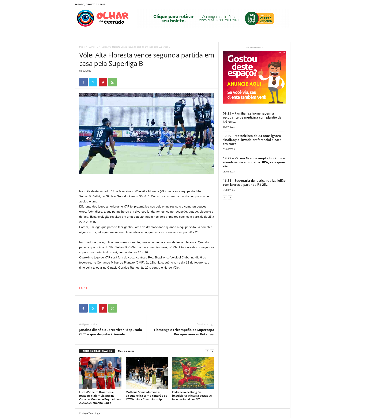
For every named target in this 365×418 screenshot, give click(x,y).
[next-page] (212, 351)
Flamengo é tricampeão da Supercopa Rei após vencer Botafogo (184, 332)
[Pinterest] (103, 82)
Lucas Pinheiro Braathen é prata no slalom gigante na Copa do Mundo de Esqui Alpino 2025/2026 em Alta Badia (100, 397)
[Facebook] (83, 82)
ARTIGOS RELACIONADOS (97, 350)
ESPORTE (93, 46)
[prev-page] (207, 351)
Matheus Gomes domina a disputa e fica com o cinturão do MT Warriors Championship (146, 395)
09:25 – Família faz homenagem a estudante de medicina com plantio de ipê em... (252, 117)
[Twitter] (93, 82)
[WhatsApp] (112, 82)
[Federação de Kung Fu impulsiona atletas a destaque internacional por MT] (193, 373)
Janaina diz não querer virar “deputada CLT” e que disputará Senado (110, 332)
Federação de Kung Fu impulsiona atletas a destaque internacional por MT (192, 395)
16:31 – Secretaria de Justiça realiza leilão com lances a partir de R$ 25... (254, 182)
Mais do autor (126, 350)
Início (82, 46)
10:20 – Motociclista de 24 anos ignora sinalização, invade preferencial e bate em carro (252, 140)
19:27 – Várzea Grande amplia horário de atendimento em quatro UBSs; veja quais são (254, 162)
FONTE (84, 288)
